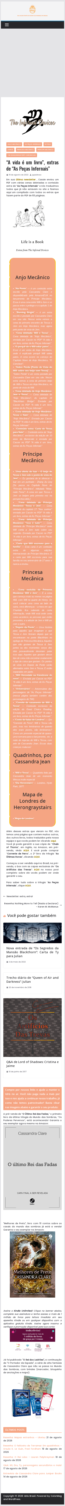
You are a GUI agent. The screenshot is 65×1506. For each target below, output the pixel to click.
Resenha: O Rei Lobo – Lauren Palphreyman (28, 1457)
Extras (48, 144)
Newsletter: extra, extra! (20, 896)
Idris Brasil (30, 1495)
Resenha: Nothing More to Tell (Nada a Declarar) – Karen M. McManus (31, 905)
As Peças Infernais (33, 144)
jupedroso (36, 174)
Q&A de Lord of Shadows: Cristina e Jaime (32, 1064)
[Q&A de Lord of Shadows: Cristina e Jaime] (32, 999)
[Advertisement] (32, 63)
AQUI (26, 850)
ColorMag (56, 1495)
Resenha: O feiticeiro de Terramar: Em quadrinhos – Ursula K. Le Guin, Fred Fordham (32, 1447)
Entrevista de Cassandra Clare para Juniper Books (32, 1473)
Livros (10, 150)
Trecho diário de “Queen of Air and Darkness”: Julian (32, 980)
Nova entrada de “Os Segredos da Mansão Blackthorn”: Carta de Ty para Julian (32, 952)
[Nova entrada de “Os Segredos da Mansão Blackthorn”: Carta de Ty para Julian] (32, 924)
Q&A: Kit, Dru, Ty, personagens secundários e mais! (32, 1465)
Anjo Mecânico (14, 144)
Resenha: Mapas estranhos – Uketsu (24, 1437)
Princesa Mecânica (25, 150)
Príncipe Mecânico (45, 150)
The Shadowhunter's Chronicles (22, 155)
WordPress (14, 1499)
